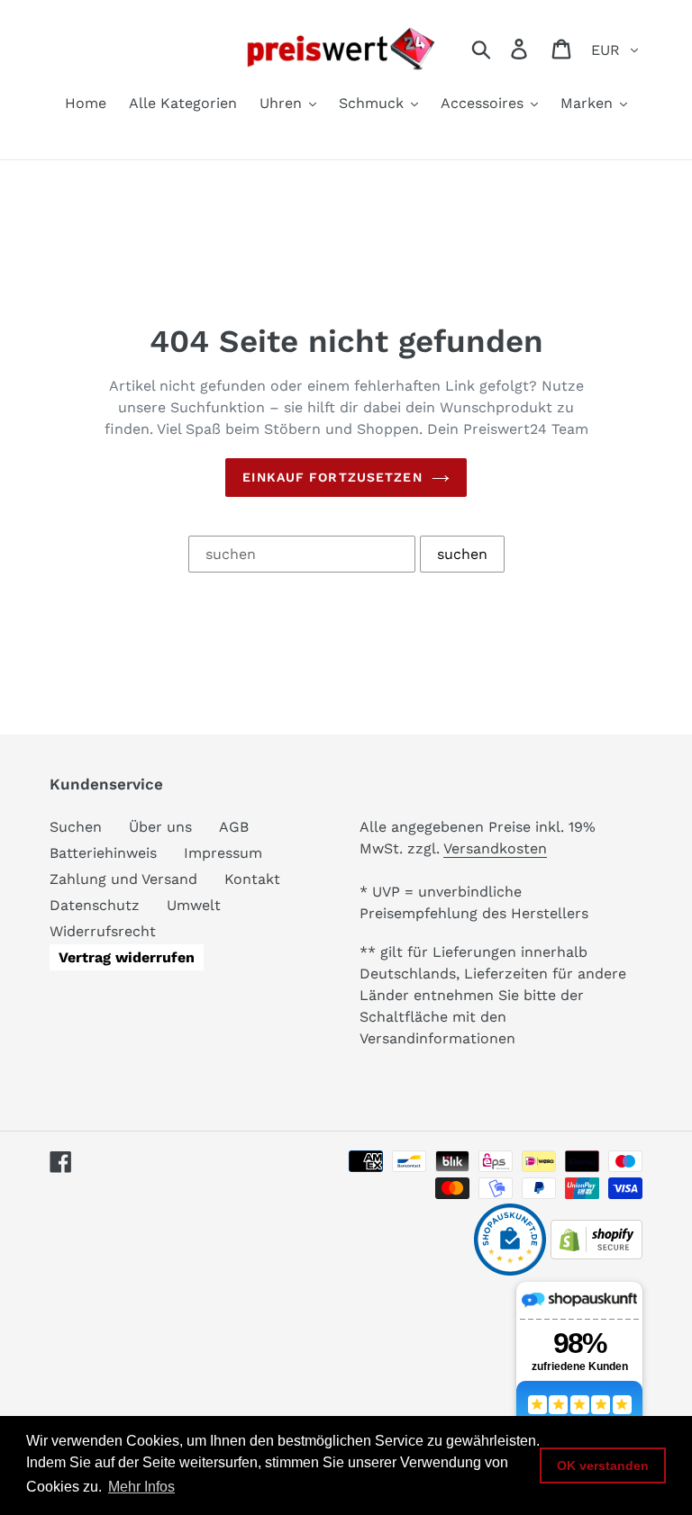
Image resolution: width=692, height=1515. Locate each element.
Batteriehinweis (103, 852)
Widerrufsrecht (103, 931)
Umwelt (194, 905)
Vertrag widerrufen (127, 957)
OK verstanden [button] (603, 1465)
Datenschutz (95, 905)
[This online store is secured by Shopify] (596, 1254)
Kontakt (252, 879)
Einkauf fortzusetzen (332, 477)
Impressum (223, 852)
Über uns (160, 826)
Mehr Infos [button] (141, 1486)
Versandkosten (495, 848)
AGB (234, 826)
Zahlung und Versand (123, 879)
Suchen (76, 826)
